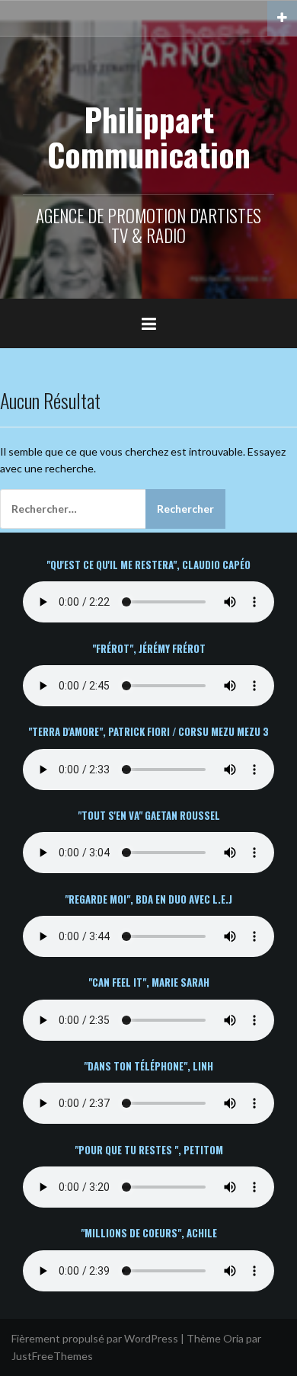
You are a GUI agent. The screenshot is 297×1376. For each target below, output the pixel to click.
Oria (233, 1338)
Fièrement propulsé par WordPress (94, 1338)
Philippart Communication (149, 136)
